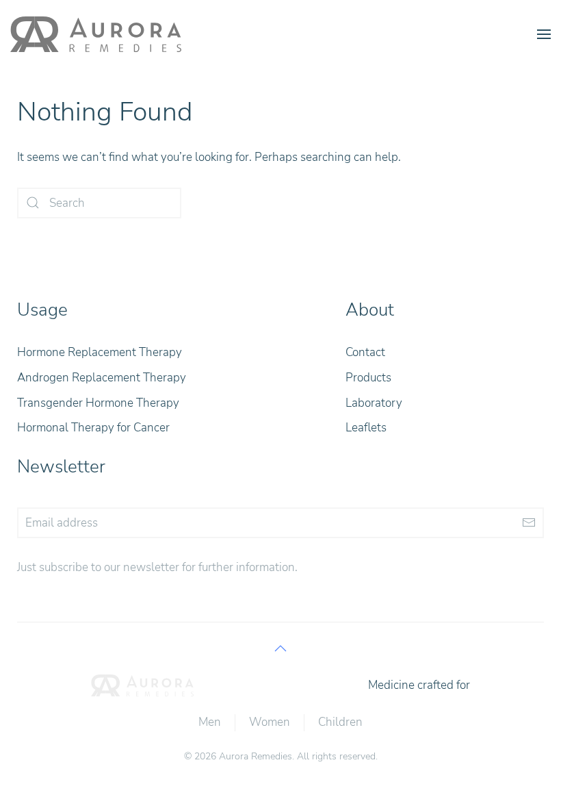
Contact (365, 352)
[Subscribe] (528, 522)
